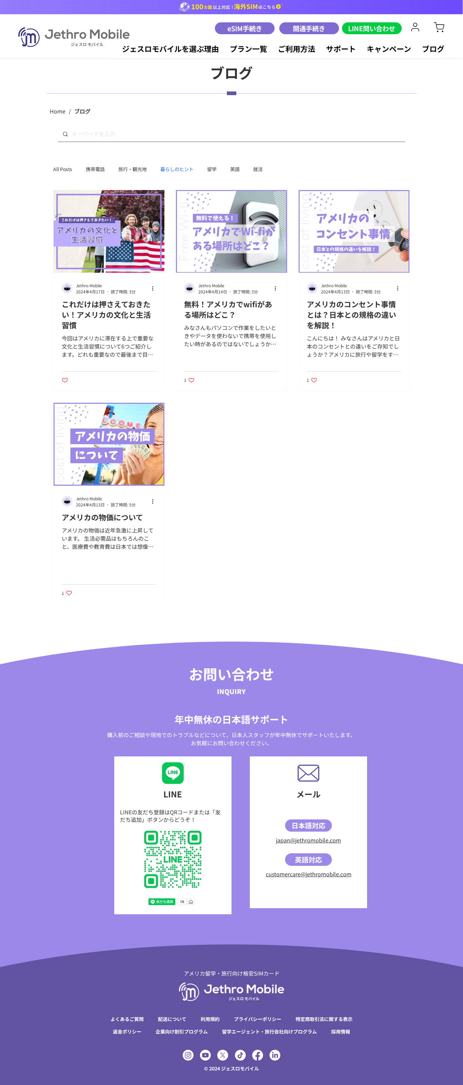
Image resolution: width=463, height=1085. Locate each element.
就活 (258, 169)
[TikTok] (240, 1055)
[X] (222, 1055)
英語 (235, 169)
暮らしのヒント (177, 169)
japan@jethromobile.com (308, 840)
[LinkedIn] (274, 1055)
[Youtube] (205, 1055)
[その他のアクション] (155, 288)
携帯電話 (95, 169)
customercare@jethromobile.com (308, 874)
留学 (212, 169)
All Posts (62, 169)
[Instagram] (188, 1055)
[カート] (415, 27)
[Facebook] (257, 1055)
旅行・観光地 (132, 169)
